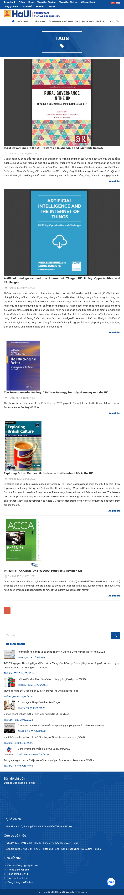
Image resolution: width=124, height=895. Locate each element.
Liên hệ (51, 6)
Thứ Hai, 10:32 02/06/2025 (22, 288)
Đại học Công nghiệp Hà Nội (22, 865)
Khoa (31, 2)
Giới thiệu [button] (23, 21)
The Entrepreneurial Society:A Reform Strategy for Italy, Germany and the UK (56, 392)
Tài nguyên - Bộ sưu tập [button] (62, 21)
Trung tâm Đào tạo (46, 2)
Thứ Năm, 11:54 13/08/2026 (22, 154)
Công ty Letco (11, 6)
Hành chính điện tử (17, 873)
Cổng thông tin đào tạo (20, 882)
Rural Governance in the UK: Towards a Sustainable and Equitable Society (53, 148)
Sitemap (40, 6)
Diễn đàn (39, 21)
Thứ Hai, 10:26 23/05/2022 (22, 479)
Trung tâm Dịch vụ (68, 2)
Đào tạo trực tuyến (17, 878)
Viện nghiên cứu (88, 2)
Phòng (22, 2)
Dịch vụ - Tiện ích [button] (93, 21)
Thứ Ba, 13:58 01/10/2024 (21, 398)
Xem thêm (114, 181)
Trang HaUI (9, 2)
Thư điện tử (26, 6)
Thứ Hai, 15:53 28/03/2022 (22, 576)
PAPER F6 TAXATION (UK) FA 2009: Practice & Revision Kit (43, 570)
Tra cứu (113, 21)
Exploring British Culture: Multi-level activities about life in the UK (48, 473)
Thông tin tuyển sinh (18, 869)
